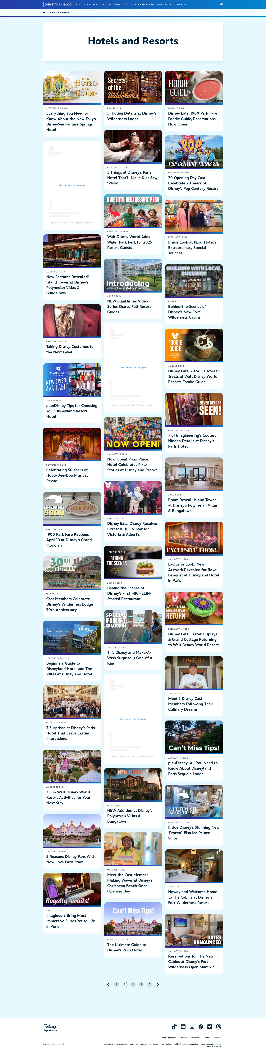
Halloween (83, 4)
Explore (179, 4)
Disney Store (195, 1038)
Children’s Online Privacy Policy (186, 1044)
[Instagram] (192, 1026)
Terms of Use (108, 1044)
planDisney (183, 1038)
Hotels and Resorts (59, 13)
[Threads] (218, 1026)
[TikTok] (174, 1026)
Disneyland (121, 4)
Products (163, 4)
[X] (210, 1026)
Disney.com (217, 1038)
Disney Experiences (168, 1038)
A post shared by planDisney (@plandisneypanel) (72, 223)
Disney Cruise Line (142, 4)
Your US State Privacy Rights (160, 1044)
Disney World (102, 4)
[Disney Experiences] (50, 1028)
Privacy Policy (121, 1044)
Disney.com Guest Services (211, 1044)
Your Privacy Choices (138, 1044)
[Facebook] (201, 1026)
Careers (207, 1038)
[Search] (221, 4)
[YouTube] (183, 1026)
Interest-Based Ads (214, 1047)
